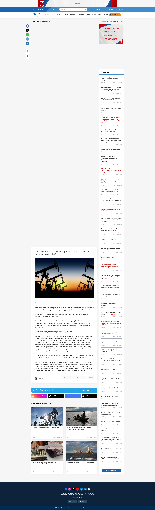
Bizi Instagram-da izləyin (40, 395)
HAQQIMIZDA (65, 485)
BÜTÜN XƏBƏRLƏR (71, 15)
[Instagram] (33, 9)
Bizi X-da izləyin (88, 395)
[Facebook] (31, 9)
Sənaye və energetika (117, 21)
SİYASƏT (81, 15)
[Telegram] (40, 9)
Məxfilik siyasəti (96, 507)
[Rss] (44, 9)
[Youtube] (38, 9)
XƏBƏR (88, 15)
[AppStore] (82, 501)
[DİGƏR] (122, 14)
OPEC (91, 377)
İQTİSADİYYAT (96, 15)
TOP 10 (92, 485)
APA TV (105, 15)
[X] (36, 9)
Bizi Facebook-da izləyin (73, 395)
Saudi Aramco (81, 377)
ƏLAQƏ (75, 485)
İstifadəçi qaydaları (86, 507)
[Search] (85, 9)
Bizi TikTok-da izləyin (56, 395)
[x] (73, 489)
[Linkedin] (42, 9)
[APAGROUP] (77, 497)
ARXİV (84, 485)
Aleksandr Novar (68, 377)
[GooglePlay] (72, 501)
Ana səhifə (105, 21)
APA (36, 314)
